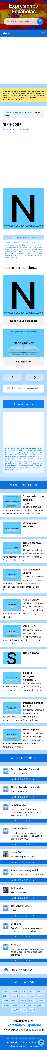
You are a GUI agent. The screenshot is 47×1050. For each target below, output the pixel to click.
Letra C (23, 991)
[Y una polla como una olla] (12, 506)
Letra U (41, 1005)
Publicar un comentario (17, 129)
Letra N (23, 1001)
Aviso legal (12, 1042)
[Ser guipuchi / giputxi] (12, 580)
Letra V (14, 1010)
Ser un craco (31, 599)
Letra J (41, 996)
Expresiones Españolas (23, 9)
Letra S (23, 1005)
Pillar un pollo (31, 729)
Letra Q (6, 1005)
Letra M (14, 1001)
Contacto (34, 1046)
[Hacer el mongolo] (12, 683)
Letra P (41, 1001)
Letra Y (23, 1010)
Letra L (5, 1001)
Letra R (14, 1005)
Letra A (6, 991)
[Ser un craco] (12, 610)
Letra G (15, 996)
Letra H (24, 996)
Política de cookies (17, 1046)
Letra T (32, 1005)
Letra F (6, 996)
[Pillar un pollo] (12, 740)
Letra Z (32, 1010)
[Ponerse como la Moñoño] (12, 713)
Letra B (14, 991)
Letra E (41, 991)
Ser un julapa (31, 652)
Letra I (32, 996)
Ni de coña (11, 124)
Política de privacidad (30, 1042)
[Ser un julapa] (12, 663)
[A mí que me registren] (12, 533)
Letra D (32, 991)
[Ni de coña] (23, 228)
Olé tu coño (30, 626)
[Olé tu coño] (12, 636)
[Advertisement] (23, 60)
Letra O (32, 1001)
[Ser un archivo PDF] (12, 553)
